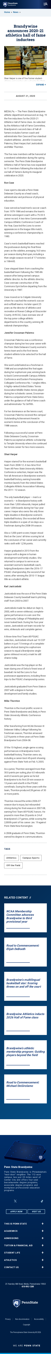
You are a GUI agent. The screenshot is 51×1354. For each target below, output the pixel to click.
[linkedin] (35, 1201)
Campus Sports (30, 858)
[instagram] (21, 1201)
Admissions (11, 1238)
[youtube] (28, 1201)
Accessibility (39, 1319)
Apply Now (16, 1211)
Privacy (8, 1319)
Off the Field (13, 865)
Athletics (11, 858)
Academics (11, 1231)
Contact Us (11, 1267)
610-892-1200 (28, 1286)
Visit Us (36, 1211)
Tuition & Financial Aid (18, 1245)
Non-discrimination (22, 1319)
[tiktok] (42, 1201)
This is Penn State (15, 1224)
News (15, 12)
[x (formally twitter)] (15, 1201)
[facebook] (9, 1201)
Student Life (12, 1252)
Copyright (26, 1325)
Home (7, 12)
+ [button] (43, 1224)
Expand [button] (40, 84)
